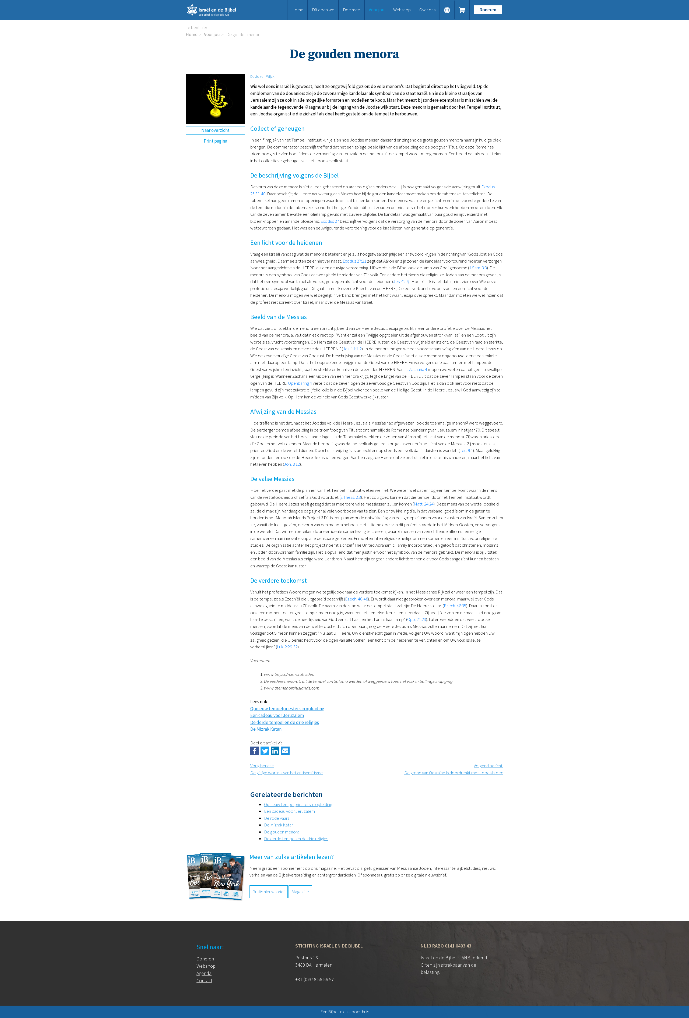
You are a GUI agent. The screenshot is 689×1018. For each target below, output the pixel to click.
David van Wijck (262, 76)
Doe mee (351, 10)
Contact (204, 980)
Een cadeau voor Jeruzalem (277, 715)
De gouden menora (281, 832)
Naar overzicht (215, 130)
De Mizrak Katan (266, 729)
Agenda (204, 973)
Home (297, 10)
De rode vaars (276, 818)
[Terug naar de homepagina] (218, 10)
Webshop (402, 10)
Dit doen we (323, 10)
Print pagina (215, 141)
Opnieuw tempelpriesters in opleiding (287, 709)
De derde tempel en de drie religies (284, 722)
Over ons (427, 10)
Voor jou (377, 10)
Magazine (300, 892)
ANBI (467, 958)
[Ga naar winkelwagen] (462, 10)
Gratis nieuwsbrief (268, 892)
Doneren (488, 10)
